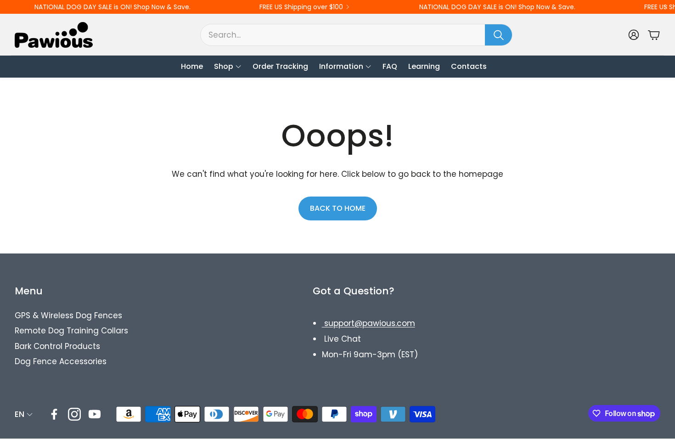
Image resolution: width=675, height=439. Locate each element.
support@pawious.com (368, 323)
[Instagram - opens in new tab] (74, 414)
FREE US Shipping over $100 (301, 7)
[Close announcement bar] (666, 7)
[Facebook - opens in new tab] (54, 414)
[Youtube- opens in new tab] (94, 414)
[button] (356, 34)
